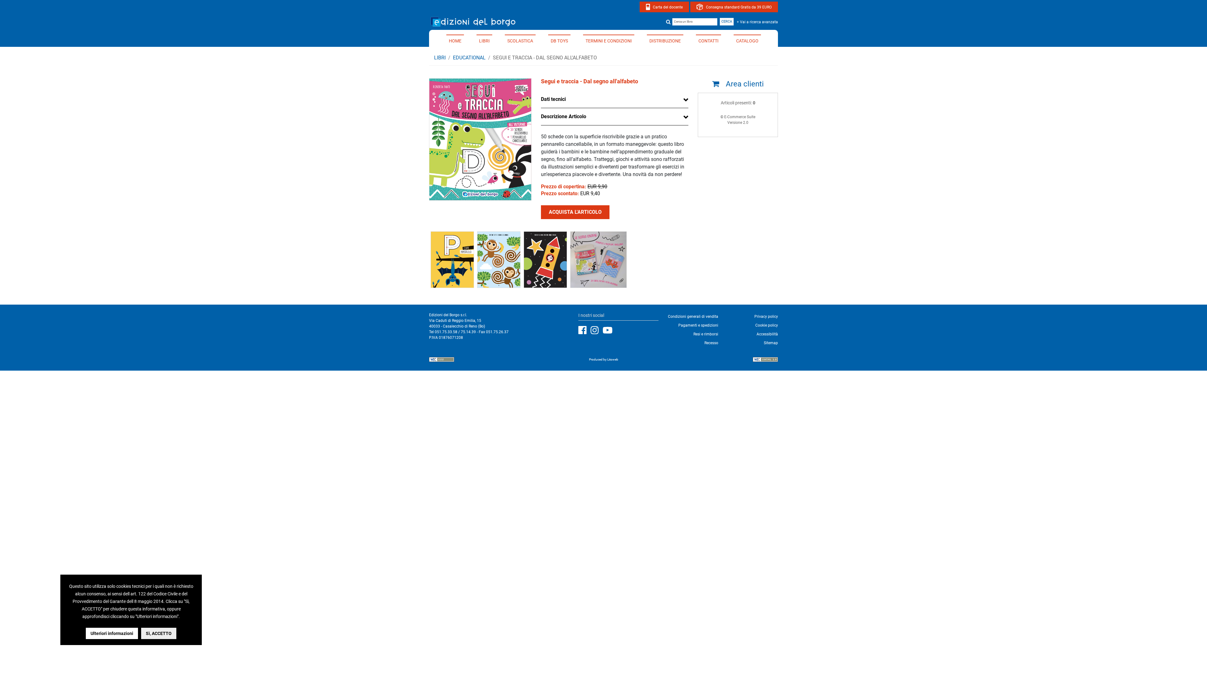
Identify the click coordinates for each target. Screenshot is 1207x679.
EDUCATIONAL (469, 58)
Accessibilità (767, 334)
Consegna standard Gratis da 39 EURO (739, 7)
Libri (484, 40)
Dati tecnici (553, 99)
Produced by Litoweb (603, 359)
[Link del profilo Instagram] (596, 330)
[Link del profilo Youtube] (609, 330)
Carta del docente (668, 7)
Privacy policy (766, 316)
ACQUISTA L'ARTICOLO (575, 212)
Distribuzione (665, 40)
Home (455, 40)
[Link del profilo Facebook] (584, 330)
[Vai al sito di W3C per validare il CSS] (441, 360)
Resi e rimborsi (705, 334)
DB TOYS (559, 40)
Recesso (711, 343)
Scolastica (520, 40)
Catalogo (747, 40)
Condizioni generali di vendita (693, 316)
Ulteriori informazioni (112, 633)
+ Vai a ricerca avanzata (757, 22)
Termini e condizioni (609, 40)
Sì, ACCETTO (159, 633)
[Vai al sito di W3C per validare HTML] (765, 360)
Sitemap (771, 343)
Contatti (708, 40)
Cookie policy (766, 325)
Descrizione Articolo (563, 116)
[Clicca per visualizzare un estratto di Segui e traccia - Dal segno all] (452, 259)
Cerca (726, 21)
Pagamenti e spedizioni (698, 325)
